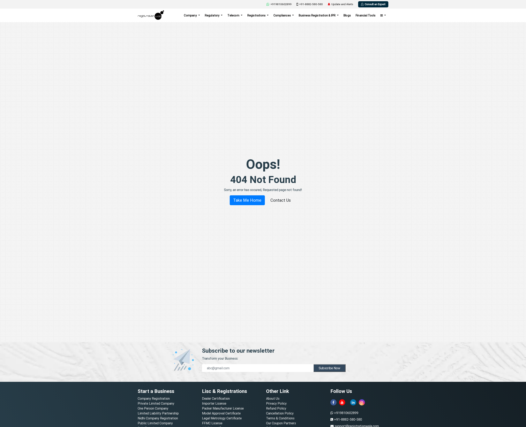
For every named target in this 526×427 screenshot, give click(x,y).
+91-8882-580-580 (311, 4)
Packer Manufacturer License (223, 408)
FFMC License (212, 423)
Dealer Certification (216, 398)
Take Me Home (247, 200)
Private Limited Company (156, 403)
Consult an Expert (375, 4)
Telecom (233, 15)
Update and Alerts (342, 4)
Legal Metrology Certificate (222, 418)
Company (190, 15)
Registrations (256, 15)
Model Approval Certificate (221, 413)
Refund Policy (276, 408)
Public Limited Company (155, 423)
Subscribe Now (329, 368)
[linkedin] (353, 402)
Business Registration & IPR (317, 15)
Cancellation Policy (280, 413)
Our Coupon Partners (281, 423)
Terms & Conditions (280, 418)
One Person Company (153, 408)
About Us (272, 398)
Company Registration (154, 398)
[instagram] (362, 402)
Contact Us (280, 200)
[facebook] (333, 402)
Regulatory (212, 15)
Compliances (282, 15)
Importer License (214, 403)
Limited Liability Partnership (158, 413)
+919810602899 (281, 4)
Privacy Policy (276, 403)
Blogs (347, 15)
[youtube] (342, 402)
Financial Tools (365, 15)
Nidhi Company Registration (158, 418)
